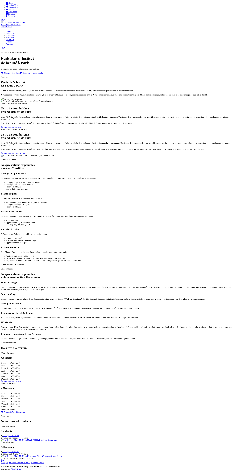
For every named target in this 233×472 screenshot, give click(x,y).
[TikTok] (4, 20)
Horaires (11, 14)
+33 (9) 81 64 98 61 (11, 452)
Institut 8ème (13, 7)
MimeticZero (16, 469)
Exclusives (12, 12)
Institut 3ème (13, 5)
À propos (4, 463)
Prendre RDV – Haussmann (14, 153)
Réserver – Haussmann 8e (32, 73)
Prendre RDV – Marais (12, 127)
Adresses (11, 16)
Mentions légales (37, 463)
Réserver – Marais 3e (11, 73)
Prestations (12, 9)
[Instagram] (2, 20)
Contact (27, 463)
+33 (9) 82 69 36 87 (11, 436)
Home (10, 3)
